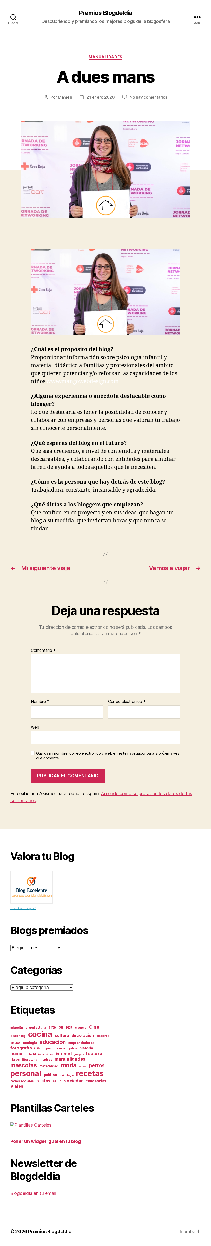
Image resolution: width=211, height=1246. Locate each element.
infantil (31, 1054)
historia (86, 1048)
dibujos (15, 1043)
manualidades (105, 56)
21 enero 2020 (100, 97)
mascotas (23, 1065)
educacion (52, 1042)
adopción (16, 1027)
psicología (66, 1075)
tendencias (96, 1081)
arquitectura (35, 1027)
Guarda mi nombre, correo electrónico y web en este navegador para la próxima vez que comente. (107, 756)
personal (25, 1073)
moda (68, 1065)
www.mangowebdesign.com (82, 381)
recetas (89, 1073)
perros (97, 1066)
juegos (79, 1054)
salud (57, 1081)
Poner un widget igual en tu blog (45, 1141)
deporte (102, 1036)
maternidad (48, 1066)
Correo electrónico (127, 701)
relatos (43, 1080)
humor (17, 1053)
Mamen (65, 97)
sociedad (74, 1080)
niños (82, 1066)
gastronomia (55, 1048)
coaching (17, 1036)
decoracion (83, 1035)
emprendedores (81, 1043)
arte (52, 1027)
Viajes (16, 1086)
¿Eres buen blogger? (23, 908)
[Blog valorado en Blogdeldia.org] (31, 887)
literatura (29, 1059)
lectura (94, 1053)
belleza (65, 1027)
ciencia (81, 1027)
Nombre (40, 701)
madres (46, 1059)
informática (45, 1054)
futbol (38, 1048)
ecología (30, 1043)
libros (14, 1059)
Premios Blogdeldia (105, 13)
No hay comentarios (148, 97)
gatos (72, 1048)
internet (64, 1053)
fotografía (21, 1048)
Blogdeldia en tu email (33, 1193)
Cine (94, 1027)
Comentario (43, 650)
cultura (62, 1035)
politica (50, 1074)
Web (35, 727)
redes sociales (22, 1081)
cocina (40, 1034)
